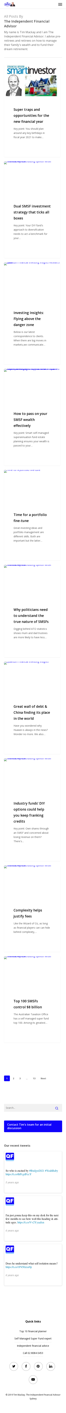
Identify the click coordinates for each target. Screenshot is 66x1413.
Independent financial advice (33, 1345)
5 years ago (12, 1182)
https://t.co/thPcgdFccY (19, 1174)
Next (43, 1078)
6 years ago (12, 1230)
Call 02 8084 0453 (33, 1353)
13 (34, 1078)
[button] (60, 4)
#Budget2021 (36, 1170)
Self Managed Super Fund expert (33, 1338)
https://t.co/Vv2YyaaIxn (30, 1222)
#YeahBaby (51, 1170)
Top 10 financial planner (33, 1331)
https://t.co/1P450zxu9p (19, 1267)
